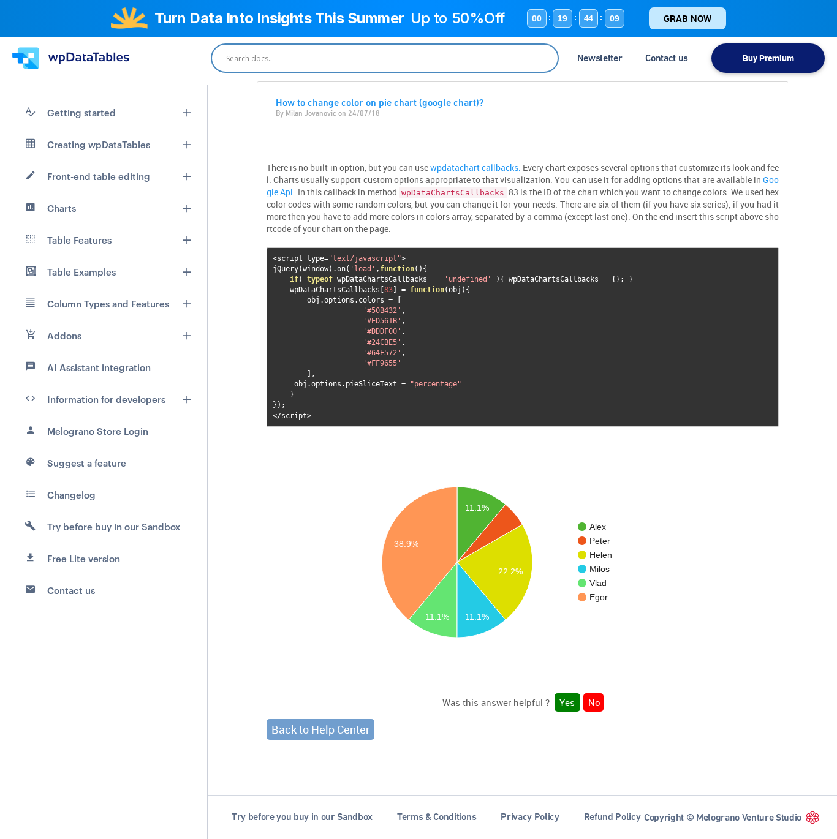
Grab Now (687, 18)
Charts (61, 208)
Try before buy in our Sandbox (113, 526)
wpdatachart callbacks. (475, 167)
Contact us (666, 58)
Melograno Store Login (97, 431)
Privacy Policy (530, 816)
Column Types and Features (108, 303)
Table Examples (81, 271)
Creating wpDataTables (98, 144)
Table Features (79, 240)
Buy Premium (768, 58)
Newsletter (600, 58)
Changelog (71, 494)
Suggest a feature (86, 462)
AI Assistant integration (99, 367)
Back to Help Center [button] (320, 729)
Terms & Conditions (436, 816)
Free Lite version (83, 558)
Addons (64, 335)
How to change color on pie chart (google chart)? (379, 102)
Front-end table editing (98, 176)
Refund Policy (612, 816)
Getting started (81, 112)
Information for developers (106, 399)
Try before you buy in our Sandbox (302, 816)
